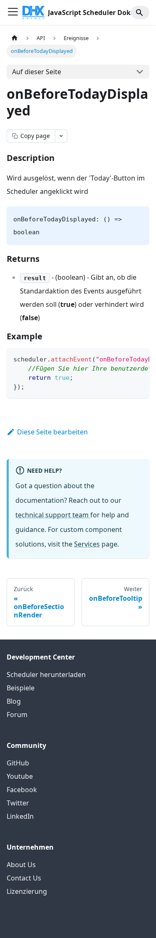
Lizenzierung (27, 891)
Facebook (22, 789)
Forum (17, 714)
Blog (14, 701)
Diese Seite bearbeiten (52, 431)
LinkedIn (20, 816)
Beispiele (21, 687)
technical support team (52, 514)
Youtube (20, 776)
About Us (21, 864)
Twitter (18, 803)
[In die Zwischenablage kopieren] (139, 358)
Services (87, 544)
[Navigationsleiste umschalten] (13, 12)
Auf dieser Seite (36, 71)
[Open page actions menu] (61, 136)
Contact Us (24, 878)
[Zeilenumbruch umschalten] (124, 358)
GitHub (18, 762)
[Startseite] (14, 38)
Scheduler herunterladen (46, 674)
